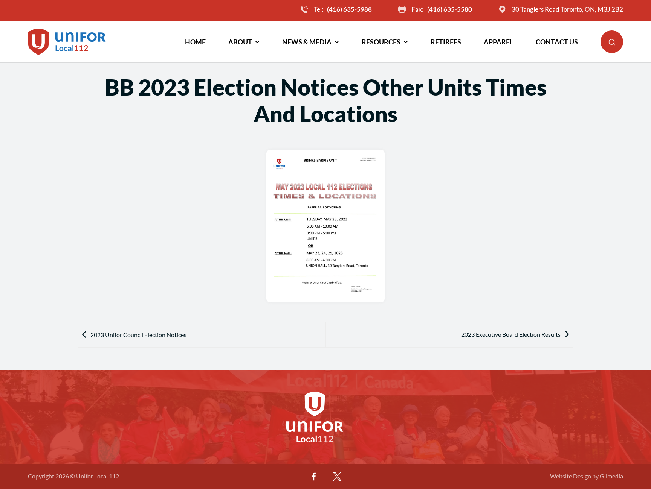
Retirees (446, 42)
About (240, 42)
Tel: (343, 9)
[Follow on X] (337, 476)
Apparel (498, 42)
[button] (612, 41)
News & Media (307, 42)
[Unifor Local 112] (67, 42)
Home (195, 42)
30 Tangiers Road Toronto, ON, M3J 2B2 (567, 9)
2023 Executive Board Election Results (511, 334)
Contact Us (557, 42)
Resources (381, 42)
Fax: (441, 9)
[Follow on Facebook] (314, 476)
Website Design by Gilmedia (586, 476)
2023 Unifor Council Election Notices (138, 334)
